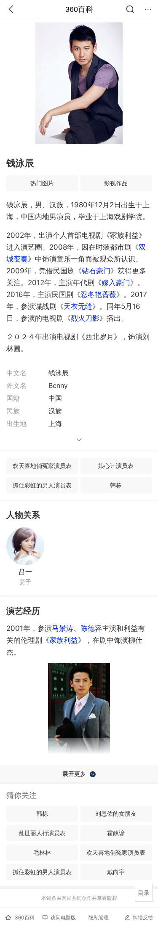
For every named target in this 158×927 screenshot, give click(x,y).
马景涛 (62, 628)
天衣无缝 (78, 306)
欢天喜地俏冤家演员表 (42, 465)
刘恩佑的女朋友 (116, 813)
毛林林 (42, 852)
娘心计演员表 (116, 465)
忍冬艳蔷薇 (98, 294)
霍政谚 (116, 832)
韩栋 (116, 485)
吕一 (25, 571)
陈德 (91, 628)
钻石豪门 (96, 271)
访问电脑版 (63, 917)
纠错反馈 (143, 917)
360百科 (79, 9)
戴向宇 (116, 871)
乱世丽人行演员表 (42, 832)
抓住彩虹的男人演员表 (42, 485)
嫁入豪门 (116, 282)
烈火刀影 (85, 318)
